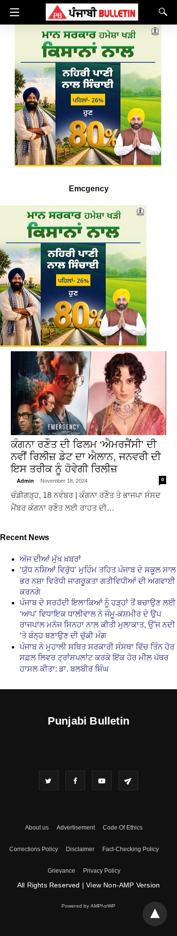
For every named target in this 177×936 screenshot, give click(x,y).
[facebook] (75, 780)
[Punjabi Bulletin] (92, 10)
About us (37, 827)
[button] (12, 12)
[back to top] (155, 914)
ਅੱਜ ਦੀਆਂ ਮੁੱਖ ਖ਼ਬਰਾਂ (50, 559)
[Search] (161, 11)
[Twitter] (49, 780)
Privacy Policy (101, 870)
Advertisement (76, 827)
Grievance (61, 870)
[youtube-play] (102, 780)
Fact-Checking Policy (130, 849)
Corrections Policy (33, 849)
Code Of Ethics (123, 827)
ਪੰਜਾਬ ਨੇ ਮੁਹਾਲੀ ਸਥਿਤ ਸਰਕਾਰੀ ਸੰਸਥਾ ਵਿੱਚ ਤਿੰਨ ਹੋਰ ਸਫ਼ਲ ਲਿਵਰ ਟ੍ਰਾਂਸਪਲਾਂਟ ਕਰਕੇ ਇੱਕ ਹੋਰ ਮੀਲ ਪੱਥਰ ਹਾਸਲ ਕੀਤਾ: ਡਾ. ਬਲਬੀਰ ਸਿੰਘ (97, 658)
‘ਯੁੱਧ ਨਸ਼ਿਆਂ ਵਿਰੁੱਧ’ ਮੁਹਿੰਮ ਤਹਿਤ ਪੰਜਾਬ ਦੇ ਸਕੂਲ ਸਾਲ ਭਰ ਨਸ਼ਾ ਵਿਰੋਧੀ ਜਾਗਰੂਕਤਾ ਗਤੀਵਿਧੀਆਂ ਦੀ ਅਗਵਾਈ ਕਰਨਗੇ (98, 581)
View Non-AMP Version (123, 885)
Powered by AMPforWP (88, 906)
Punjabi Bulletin (88, 721)
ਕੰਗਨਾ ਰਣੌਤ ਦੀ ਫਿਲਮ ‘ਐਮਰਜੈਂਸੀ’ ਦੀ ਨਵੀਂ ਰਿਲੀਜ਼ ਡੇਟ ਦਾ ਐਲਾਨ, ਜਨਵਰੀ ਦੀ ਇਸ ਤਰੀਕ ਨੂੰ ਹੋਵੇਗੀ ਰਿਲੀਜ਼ (86, 456)
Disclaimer (80, 849)
